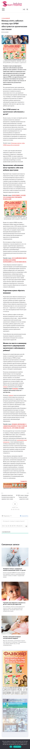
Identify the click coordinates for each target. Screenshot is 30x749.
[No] (28, 744)
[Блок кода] (16, 526)
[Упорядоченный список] (10, 526)
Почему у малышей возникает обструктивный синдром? (12, 637)
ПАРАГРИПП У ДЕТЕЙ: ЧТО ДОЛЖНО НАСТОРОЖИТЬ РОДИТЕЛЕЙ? (14, 197)
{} (19, 525)
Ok (11, 746)
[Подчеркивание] (7, 526)
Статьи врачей (6, 18)
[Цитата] (14, 526)
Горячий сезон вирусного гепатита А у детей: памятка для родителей (14, 603)
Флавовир (15, 388)
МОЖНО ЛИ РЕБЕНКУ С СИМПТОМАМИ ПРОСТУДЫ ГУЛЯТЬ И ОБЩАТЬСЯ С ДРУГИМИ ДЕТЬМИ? (15, 425)
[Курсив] (5, 526)
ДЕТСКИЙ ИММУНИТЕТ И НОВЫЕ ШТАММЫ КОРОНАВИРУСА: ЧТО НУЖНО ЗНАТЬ (15, 259)
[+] (21, 525)
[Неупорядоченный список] (12, 526)
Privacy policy (17, 746)
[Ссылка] (18, 526)
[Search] (27, 9)
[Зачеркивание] (8, 526)
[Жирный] (3, 526)
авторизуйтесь (24, 516)
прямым (5, 386)
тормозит (11, 395)
